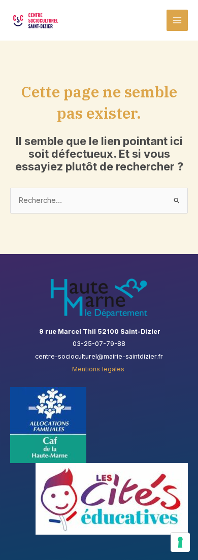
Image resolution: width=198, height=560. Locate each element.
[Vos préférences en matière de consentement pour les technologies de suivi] (180, 542)
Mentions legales (99, 369)
